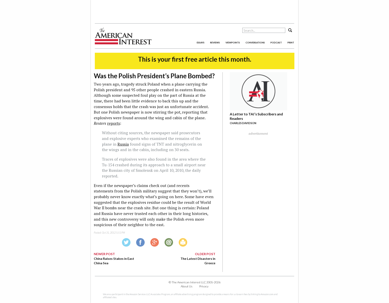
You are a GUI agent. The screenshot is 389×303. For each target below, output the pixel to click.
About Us (186, 286)
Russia (123, 144)
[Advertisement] (194, 10)
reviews (215, 42)
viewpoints (232, 42)
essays (200, 42)
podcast (276, 42)
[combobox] (263, 30)
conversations (255, 42)
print (290, 42)
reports (113, 123)
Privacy (203, 286)
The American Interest (123, 36)
